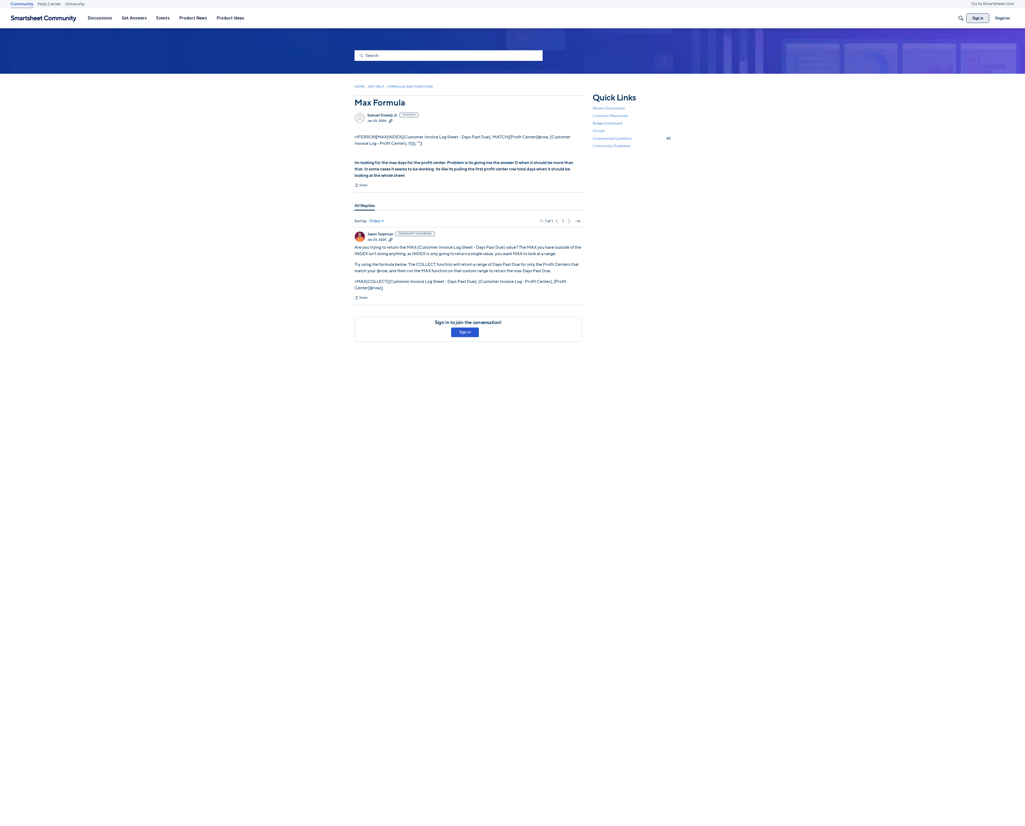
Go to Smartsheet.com (992, 4)
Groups (599, 131)
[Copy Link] (390, 120)
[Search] (961, 18)
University (75, 4)
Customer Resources (610, 115)
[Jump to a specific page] (577, 221)
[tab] (364, 205)
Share (361, 185)
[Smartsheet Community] (44, 18)
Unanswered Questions (632, 138)
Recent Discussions (609, 108)
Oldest (375, 221)
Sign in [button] (465, 332)
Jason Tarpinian (380, 234)
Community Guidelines (612, 146)
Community (22, 4)
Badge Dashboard (607, 123)
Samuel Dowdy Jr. (382, 115)
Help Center (49, 4)
